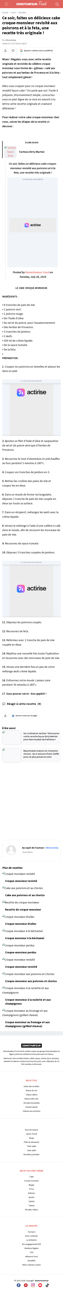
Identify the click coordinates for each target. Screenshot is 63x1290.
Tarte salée (31, 1146)
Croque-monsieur (31, 1180)
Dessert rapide (31, 1107)
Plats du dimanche (31, 1142)
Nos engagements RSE (31, 1244)
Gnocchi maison (31, 1129)
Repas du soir (31, 1090)
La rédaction (31, 1240)
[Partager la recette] (5, 51)
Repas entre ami (31, 1098)
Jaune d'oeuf (31, 1133)
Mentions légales (32, 1248)
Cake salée (31, 1150)
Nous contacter (31, 1236)
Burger (31, 1185)
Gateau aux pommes (31, 1111)
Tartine (32, 1205)
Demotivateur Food (37, 272)
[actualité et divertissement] (31, 1046)
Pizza (31, 1189)
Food (13, 12)
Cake (31, 1176)
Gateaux (31, 1193)
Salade (32, 1201)
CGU (31, 1252)
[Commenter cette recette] (13, 51)
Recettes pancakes (31, 1154)
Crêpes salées (31, 1094)
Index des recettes (31, 1086)
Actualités (31, 1260)
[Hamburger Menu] (6, 4)
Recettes (22, 12)
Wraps (31, 1138)
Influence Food (31, 1256)
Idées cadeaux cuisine (31, 1264)
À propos (31, 1231)
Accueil (5, 12)
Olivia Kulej (10, 40)
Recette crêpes (31, 1209)
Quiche (31, 1197)
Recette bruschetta (32, 1103)
